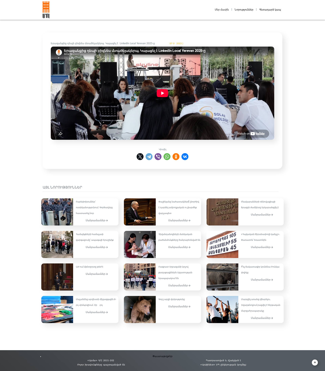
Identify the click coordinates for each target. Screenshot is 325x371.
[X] (140, 156)
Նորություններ (244, 9)
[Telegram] (149, 156)
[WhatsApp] (167, 156)
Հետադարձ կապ (270, 9)
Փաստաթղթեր (163, 356)
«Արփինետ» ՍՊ (210, 365)
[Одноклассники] (176, 156)
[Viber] (158, 156)
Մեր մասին (222, 9)
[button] (315, 362)
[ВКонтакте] (185, 156)
